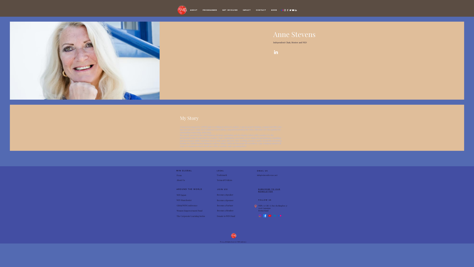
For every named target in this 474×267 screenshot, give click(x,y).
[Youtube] (269, 215)
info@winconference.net (267, 175)
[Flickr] (282, 10)
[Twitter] (290, 10)
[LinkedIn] (296, 10)
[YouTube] (293, 10)
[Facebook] (287, 10)
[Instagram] (285, 10)
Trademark (222, 175)
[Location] (255, 206)
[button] (194, 10)
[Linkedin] (274, 215)
